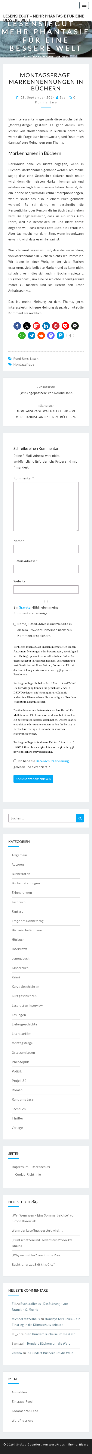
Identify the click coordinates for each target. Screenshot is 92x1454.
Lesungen (19, 1015)
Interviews (19, 949)
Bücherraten (21, 874)
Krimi (16, 977)
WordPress (57, 1444)
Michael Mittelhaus (26, 1319)
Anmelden (19, 1392)
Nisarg (84, 1444)
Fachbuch (18, 902)
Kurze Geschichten (25, 986)
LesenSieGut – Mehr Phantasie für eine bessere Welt (43, 17)
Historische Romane (27, 930)
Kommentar (23, 478)
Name (18, 541)
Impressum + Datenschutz (31, 1167)
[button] (17, 326)
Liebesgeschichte (24, 1024)
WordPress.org (22, 1420)
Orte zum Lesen (23, 1052)
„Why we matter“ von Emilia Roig (36, 1255)
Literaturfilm (21, 1033)
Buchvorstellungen (26, 883)
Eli (14, 1303)
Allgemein (19, 855)
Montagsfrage (23, 364)
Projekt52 (19, 1080)
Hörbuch (18, 939)
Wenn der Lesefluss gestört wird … (37, 1230)
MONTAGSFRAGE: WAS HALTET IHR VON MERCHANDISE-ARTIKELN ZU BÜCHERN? (46, 411)
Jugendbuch (21, 958)
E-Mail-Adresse (25, 561)
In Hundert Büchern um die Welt (51, 1334)
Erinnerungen (22, 892)
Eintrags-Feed (22, 1401)
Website (19, 581)
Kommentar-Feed (25, 1411)
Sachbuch (19, 1109)
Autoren (18, 864)
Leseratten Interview (27, 1005)
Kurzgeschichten (24, 996)
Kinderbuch (20, 968)
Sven (64, 97)
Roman (17, 1090)
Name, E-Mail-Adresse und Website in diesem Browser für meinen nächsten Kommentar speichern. (44, 630)
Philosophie (21, 1062)
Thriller (17, 1118)
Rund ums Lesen (26, 358)
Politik (17, 1071)
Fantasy (17, 911)
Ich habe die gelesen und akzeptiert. (41, 764)
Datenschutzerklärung (52, 761)
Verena (17, 1353)
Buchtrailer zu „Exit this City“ (33, 1264)
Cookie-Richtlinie (28, 1174)
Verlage (17, 1127)
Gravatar (25, 607)
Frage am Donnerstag (28, 921)
